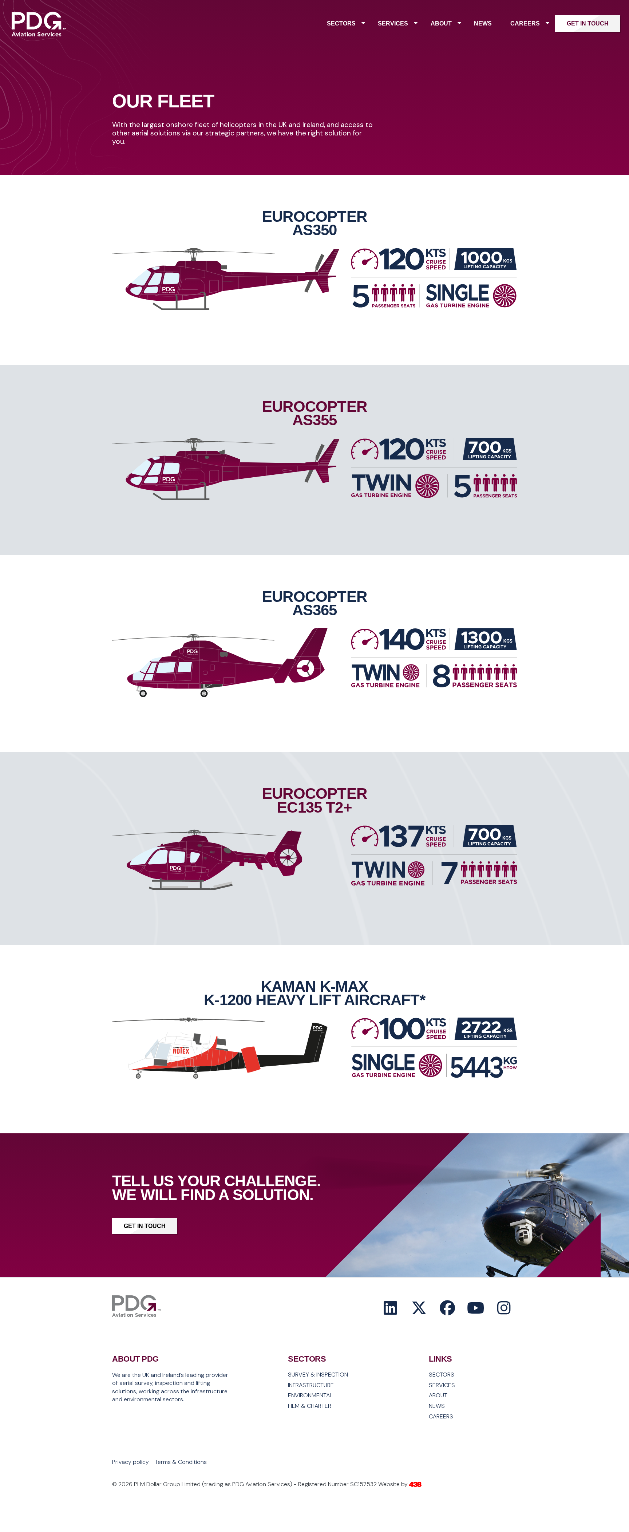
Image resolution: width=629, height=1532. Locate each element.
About (441, 23)
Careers (525, 23)
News (483, 23)
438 (415, 1484)
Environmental (310, 1395)
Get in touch (588, 23)
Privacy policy (130, 1462)
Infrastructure (311, 1385)
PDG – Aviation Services (39, 35)
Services (393, 23)
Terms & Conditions (181, 1462)
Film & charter (309, 1406)
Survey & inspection (318, 1374)
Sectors (341, 23)
